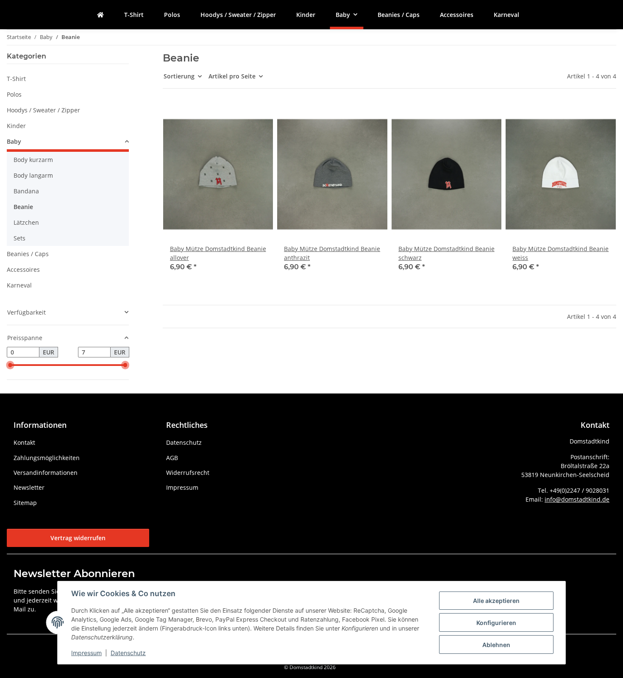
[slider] (10, 365)
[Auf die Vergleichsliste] (236, 118)
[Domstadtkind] (100, 14)
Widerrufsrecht (187, 473)
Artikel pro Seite (232, 76)
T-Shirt (16, 79)
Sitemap (25, 503)
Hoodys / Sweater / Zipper (43, 110)
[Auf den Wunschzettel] (258, 118)
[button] (218, 193)
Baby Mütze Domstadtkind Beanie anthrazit (332, 253)
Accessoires (23, 269)
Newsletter (29, 487)
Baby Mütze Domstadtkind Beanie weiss (560, 253)
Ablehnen (496, 644)
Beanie (23, 207)
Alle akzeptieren (496, 600)
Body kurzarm (33, 160)
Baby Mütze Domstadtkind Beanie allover (218, 253)
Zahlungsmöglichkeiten (47, 458)
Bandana (26, 191)
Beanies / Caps (28, 254)
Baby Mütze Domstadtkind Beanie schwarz (446, 253)
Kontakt (24, 442)
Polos (14, 94)
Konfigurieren (496, 622)
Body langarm (33, 175)
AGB (172, 458)
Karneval (19, 285)
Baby (14, 141)
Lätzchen (26, 222)
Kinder (16, 126)
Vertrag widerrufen (78, 538)
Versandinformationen (46, 473)
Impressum (86, 652)
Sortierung (179, 76)
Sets (19, 238)
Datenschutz (128, 652)
